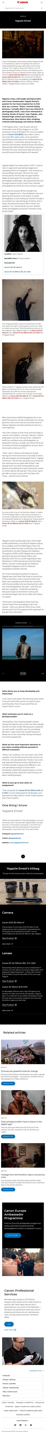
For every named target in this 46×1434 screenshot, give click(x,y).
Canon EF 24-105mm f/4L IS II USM (17, 272)
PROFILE (23, 16)
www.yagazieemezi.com (19, 843)
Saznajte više (8, 1083)
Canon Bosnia (22, 1420)
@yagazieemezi (17, 834)
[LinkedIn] (20, 1425)
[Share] (23, 856)
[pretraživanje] (3, 2)
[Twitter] (26, 1425)
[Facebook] (15, 1425)
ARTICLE (4, 1067)
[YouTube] (31, 1425)
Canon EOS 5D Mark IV (11, 77)
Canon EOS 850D (15, 134)
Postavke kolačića (23, 1415)
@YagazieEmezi (15, 838)
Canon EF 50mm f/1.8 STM (14, 987)
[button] (42, 674)
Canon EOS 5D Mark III (17, 75)
